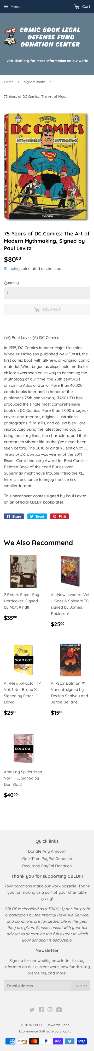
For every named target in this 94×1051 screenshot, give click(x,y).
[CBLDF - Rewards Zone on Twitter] (32, 1010)
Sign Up (81, 986)
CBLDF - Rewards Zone (51, 1025)
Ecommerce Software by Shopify (45, 1031)
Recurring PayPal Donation (47, 865)
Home (8, 82)
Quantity (11, 282)
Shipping (12, 268)
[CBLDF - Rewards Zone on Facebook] (41, 1010)
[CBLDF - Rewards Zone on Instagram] (50, 1010)
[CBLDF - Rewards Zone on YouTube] (59, 1010)
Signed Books (34, 82)
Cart (85, 6)
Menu (15, 6)
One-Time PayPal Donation (47, 858)
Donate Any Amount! (47, 851)
